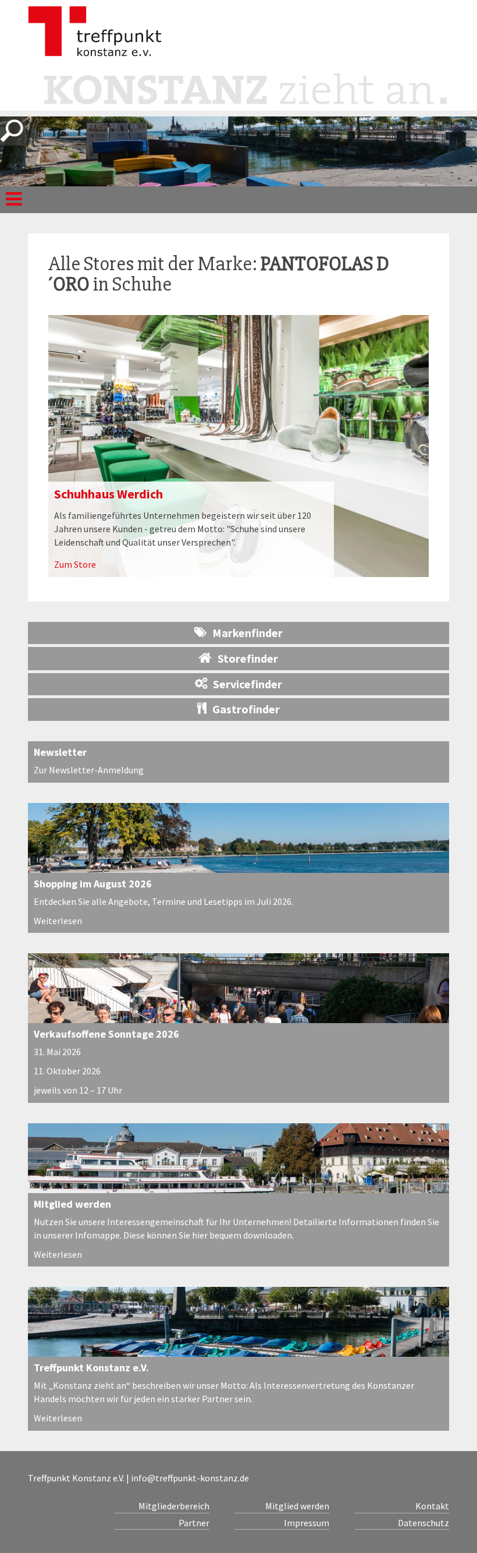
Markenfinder (247, 632)
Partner (194, 1523)
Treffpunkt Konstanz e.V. (91, 1367)
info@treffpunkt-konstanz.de (190, 1478)
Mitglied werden (72, 1204)
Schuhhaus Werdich (108, 494)
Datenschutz (423, 1523)
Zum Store (75, 564)
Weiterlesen (58, 920)
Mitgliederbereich (173, 1506)
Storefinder (248, 658)
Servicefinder (247, 684)
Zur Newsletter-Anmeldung (89, 770)
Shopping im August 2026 (93, 883)
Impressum (306, 1523)
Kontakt (432, 1506)
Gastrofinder (246, 709)
